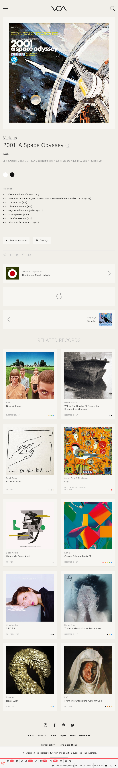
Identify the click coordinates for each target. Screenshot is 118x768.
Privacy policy (48, 745)
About (73, 735)
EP (77, 562)
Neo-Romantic (80, 161)
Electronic (11, 415)
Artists (31, 735)
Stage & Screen (28, 161)
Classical (13, 161)
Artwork (42, 735)
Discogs (44, 240)
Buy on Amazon (18, 240)
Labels (53, 735)
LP (4, 161)
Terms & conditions (67, 745)
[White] (5, 174)
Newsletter (84, 735)
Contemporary (45, 161)
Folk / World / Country (74, 487)
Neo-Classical (63, 161)
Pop (8, 490)
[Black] (12, 174)
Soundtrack (95, 161)
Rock (66, 490)
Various (10, 138)
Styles (63, 735)
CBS (6, 153)
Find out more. (90, 753)
